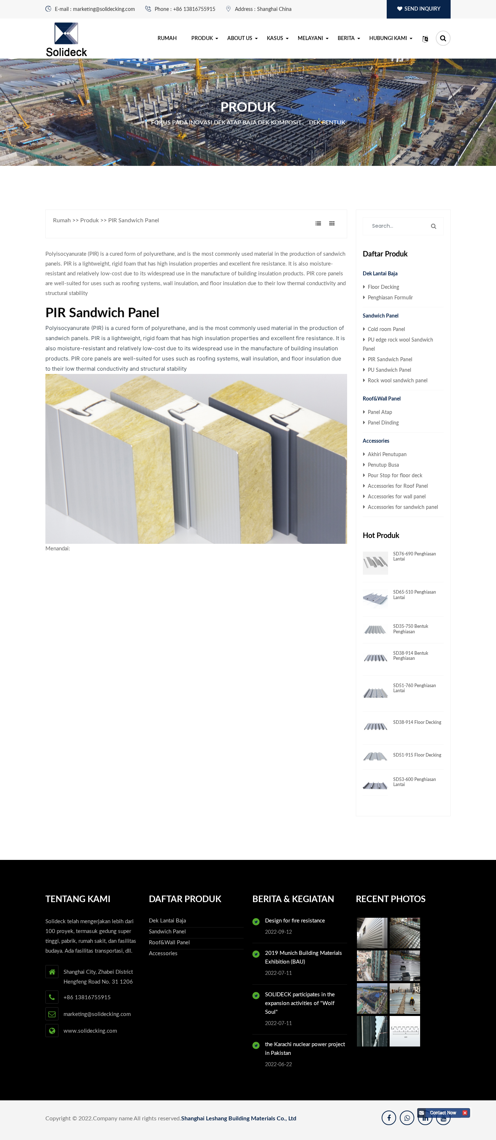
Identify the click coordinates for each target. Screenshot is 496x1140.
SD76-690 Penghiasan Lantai (414, 556)
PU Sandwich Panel (388, 370)
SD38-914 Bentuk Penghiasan (410, 656)
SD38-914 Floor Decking (417, 722)
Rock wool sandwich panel (396, 380)
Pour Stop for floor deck (394, 475)
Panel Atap (379, 412)
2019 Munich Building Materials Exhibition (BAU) (303, 957)
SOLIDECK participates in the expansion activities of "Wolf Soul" (300, 1003)
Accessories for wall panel (396, 496)
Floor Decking (382, 287)
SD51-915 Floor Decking (417, 755)
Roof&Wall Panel (382, 399)
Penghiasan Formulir (389, 297)
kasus (275, 38)
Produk (202, 38)
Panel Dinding (382, 423)
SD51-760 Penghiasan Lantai (414, 688)
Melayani (310, 38)
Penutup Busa (382, 465)
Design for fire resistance (295, 921)
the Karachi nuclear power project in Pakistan (305, 1049)
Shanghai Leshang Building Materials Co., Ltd (238, 1118)
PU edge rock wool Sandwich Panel (398, 345)
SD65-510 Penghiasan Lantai (414, 594)
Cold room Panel (385, 329)
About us (239, 38)
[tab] (319, 223)
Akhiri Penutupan (386, 454)
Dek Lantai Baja (380, 273)
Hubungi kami (388, 38)
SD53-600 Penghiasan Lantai (414, 782)
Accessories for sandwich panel (402, 507)
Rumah (167, 38)
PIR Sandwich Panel (389, 359)
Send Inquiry (421, 9)
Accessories (376, 441)
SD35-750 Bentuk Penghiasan (410, 629)
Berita (346, 38)
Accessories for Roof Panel (397, 486)
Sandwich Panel (380, 316)
